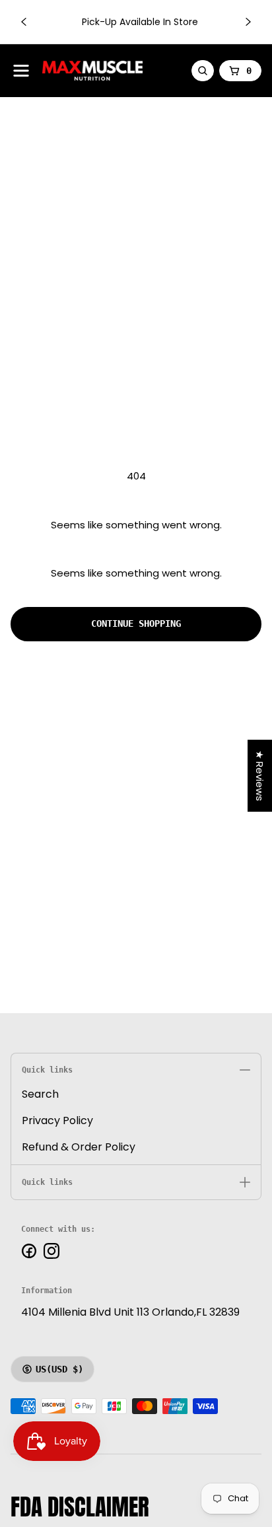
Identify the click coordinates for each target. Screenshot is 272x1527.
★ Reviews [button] (260, 775)
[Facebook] (29, 1251)
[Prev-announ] (24, 22)
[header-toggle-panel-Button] (21, 70)
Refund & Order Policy (78, 1146)
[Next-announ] (248, 22)
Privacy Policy (57, 1120)
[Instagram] (51, 1251)
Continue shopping (136, 623)
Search (40, 1094)
